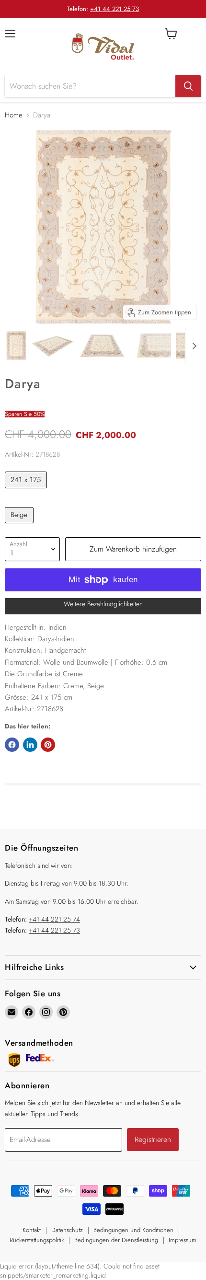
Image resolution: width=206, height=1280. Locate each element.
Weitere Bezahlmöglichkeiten (103, 604)
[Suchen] (188, 86)
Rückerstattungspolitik (37, 1240)
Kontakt (32, 1229)
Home (14, 115)
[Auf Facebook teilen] (12, 745)
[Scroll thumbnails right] (192, 346)
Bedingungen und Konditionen (133, 1229)
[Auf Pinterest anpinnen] (48, 745)
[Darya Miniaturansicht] (16, 345)
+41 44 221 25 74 (54, 919)
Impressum (182, 1240)
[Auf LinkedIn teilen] (30, 745)
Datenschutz (67, 1229)
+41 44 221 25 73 (114, 8)
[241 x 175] (27, 490)
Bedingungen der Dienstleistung (116, 1240)
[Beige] (20, 525)
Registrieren (153, 1139)
